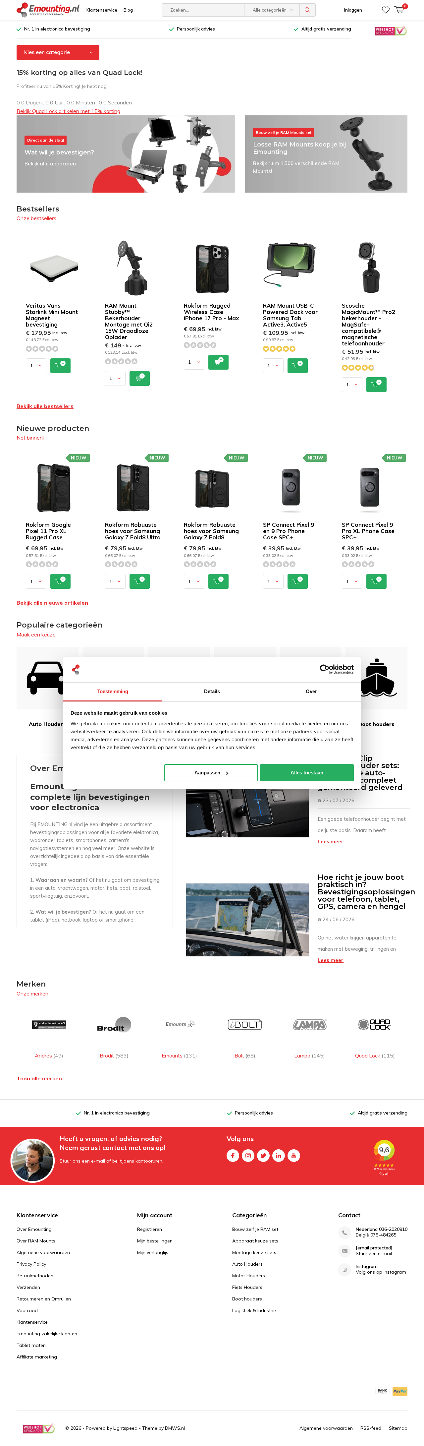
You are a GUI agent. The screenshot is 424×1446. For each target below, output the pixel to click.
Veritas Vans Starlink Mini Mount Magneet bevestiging (52, 315)
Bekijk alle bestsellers (45, 406)
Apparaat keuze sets (255, 1241)
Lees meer (331, 841)
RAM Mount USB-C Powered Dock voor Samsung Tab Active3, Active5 (290, 315)
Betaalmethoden (35, 1276)
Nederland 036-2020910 (381, 1229)
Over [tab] (311, 691)
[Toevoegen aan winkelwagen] (60, 365)
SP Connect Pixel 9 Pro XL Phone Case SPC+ (368, 531)
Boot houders (376, 724)
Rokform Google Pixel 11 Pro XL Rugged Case (48, 531)
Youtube (294, 1155)
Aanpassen (207, 772)
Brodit (114, 1055)
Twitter (263, 1155)
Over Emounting (34, 1229)
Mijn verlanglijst (153, 1252)
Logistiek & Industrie (254, 1310)
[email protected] (374, 1248)
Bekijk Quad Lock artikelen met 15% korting (68, 111)
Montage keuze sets (254, 1252)
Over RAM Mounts (36, 1241)
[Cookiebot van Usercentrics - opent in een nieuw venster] (325, 670)
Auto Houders (47, 724)
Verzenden (28, 1287)
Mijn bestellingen (155, 1241)
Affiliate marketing (37, 1357)
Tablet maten (31, 1345)
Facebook (233, 1155)
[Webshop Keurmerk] (390, 30)
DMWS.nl (175, 1428)
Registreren (149, 1229)
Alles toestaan (307, 772)
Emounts (179, 1055)
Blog (128, 10)
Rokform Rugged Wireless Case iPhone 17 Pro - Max (211, 312)
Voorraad (27, 1310)
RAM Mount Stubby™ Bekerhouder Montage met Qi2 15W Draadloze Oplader (129, 321)
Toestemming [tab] (112, 691)
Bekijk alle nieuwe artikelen (52, 602)
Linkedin (278, 1155)
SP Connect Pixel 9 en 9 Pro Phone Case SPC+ (288, 531)
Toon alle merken (39, 1078)
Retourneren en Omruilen (44, 1299)
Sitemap (398, 1428)
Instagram (248, 1155)
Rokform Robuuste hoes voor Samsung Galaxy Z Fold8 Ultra (133, 531)
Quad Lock (375, 1055)
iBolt (244, 1055)
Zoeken (308, 10)
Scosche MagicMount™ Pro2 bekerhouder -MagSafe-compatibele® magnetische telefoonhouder (368, 324)
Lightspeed (125, 1428)
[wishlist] (386, 10)
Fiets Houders (247, 1287)
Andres (49, 1055)
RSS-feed (370, 1428)
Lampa (309, 1055)
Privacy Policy (31, 1264)
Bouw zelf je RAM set (255, 1229)
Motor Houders (248, 1276)
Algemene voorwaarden (43, 1252)
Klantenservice (101, 10)
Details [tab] (212, 691)
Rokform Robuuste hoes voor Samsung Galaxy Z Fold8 (211, 531)
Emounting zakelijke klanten (47, 1334)
